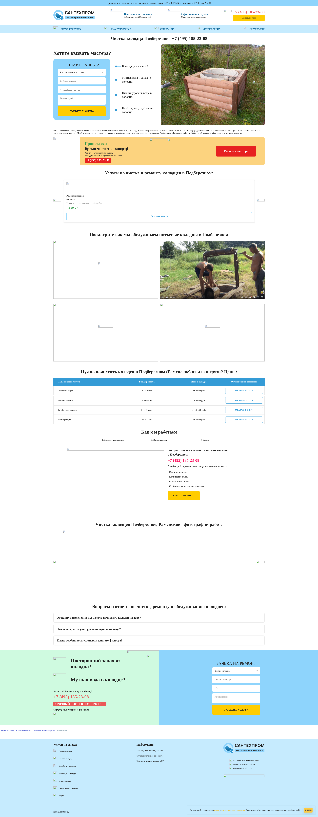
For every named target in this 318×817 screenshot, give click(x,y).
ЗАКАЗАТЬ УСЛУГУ (244, 391)
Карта (61, 796)
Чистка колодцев (70, 28)
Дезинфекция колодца (68, 788)
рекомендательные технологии (233, 810)
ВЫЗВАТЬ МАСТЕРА (82, 111)
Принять (308, 810)
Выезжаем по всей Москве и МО (150, 761)
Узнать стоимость (184, 496)
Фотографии (257, 28)
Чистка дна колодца (67, 773)
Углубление (166, 28)
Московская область (23, 731)
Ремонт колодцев (120, 28)
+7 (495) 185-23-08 (249, 12)
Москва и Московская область (246, 760)
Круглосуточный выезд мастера (150, 750)
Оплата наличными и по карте (149, 756)
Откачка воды (65, 781)
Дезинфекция (211, 28)
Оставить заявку (159, 216)
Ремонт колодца (65, 758)
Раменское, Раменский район (44, 731)
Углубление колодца (67, 766)
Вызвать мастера (249, 18)
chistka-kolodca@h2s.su (242, 768)
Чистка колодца (65, 751)
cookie (216, 810)
